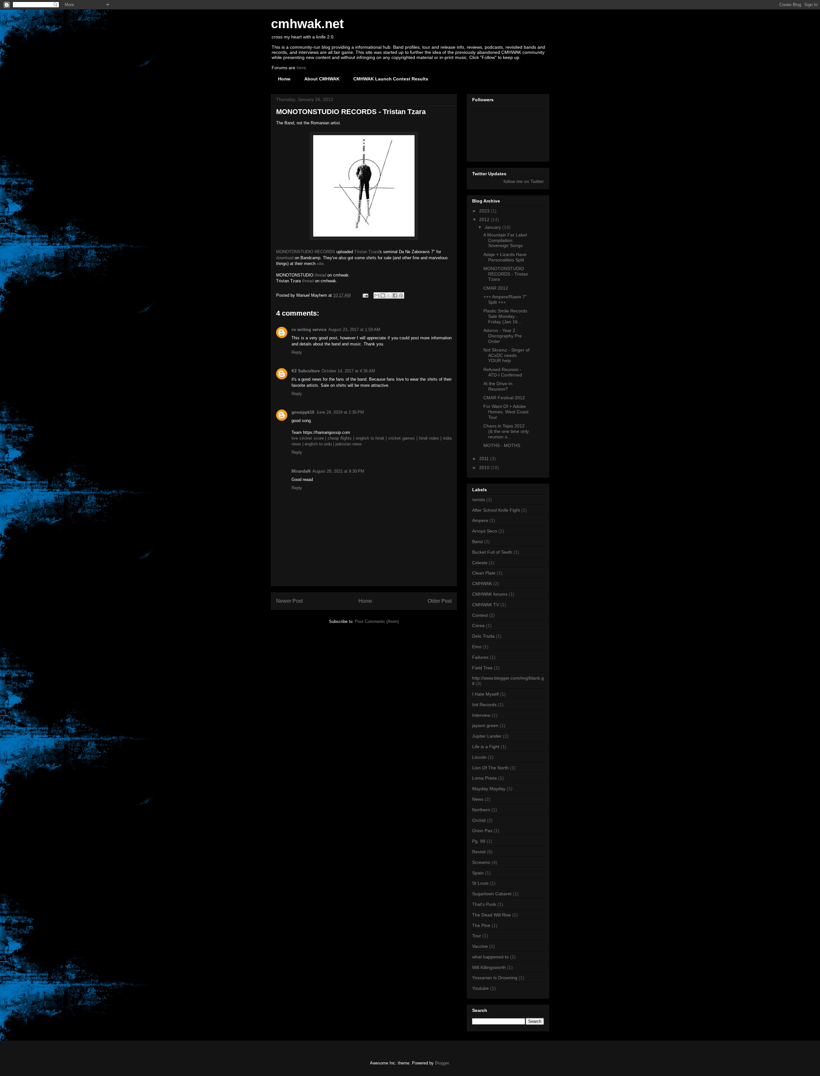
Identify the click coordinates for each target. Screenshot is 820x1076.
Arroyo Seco (484, 531)
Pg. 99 (478, 841)
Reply (296, 352)
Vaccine (480, 946)
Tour (476, 935)
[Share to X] (389, 295)
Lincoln (479, 757)
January (493, 227)
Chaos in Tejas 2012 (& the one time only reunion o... (506, 431)
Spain (478, 872)
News (477, 799)
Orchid (479, 820)
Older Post (440, 601)
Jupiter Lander (487, 736)
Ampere (480, 520)
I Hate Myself (485, 694)
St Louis (480, 883)
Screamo (481, 862)
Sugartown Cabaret (492, 893)
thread (320, 275)
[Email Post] (365, 295)
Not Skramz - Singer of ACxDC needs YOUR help (506, 355)
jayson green (485, 725)
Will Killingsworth (489, 967)
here (301, 67)
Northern (481, 809)
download (284, 257)
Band (477, 541)
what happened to (490, 956)
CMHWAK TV (485, 604)
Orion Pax (482, 830)
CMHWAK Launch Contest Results (390, 78)
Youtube (480, 988)
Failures (480, 657)
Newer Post (289, 601)
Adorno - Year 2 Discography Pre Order (502, 336)
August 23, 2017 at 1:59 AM (354, 329)
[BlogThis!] (383, 295)
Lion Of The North (490, 767)
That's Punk (484, 904)
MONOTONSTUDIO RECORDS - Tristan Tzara (505, 274)
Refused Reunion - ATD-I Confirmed (502, 372)
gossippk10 (302, 412)
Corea (478, 625)
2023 (485, 210)
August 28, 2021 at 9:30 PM (338, 471)
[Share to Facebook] (395, 295)
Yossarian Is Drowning (494, 977)
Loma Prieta (484, 778)
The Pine (481, 925)
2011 (484, 458)
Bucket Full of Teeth (492, 552)
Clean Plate (484, 572)
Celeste (480, 562)
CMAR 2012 (495, 288)
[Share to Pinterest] (401, 295)
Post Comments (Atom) (377, 621)
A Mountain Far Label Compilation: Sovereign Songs (505, 240)
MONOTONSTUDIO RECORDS (305, 251)
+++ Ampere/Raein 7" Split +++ (505, 299)
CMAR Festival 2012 (504, 397)
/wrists (478, 499)
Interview (481, 715)
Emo (476, 646)
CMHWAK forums (489, 594)
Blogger (442, 1063)
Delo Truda (483, 636)
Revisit (479, 851)
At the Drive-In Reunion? (497, 386)
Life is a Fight (485, 746)
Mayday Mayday (488, 788)
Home (284, 78)
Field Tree (482, 667)
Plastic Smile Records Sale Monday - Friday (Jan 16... (505, 316)
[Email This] (376, 295)
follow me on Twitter (524, 181)
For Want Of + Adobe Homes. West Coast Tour (506, 412)
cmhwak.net (307, 24)
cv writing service (308, 329)
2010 (485, 467)
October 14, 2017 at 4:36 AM (348, 370)
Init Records (484, 704)
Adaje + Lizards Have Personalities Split (505, 257)
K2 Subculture (305, 370)
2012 (485, 219)
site (320, 263)
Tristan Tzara (366, 251)
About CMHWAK (322, 78)
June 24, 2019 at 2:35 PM (340, 412)
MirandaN (300, 471)
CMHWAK (482, 583)
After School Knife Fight (496, 510)
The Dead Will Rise (491, 914)
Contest (480, 615)
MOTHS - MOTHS (501, 445)
